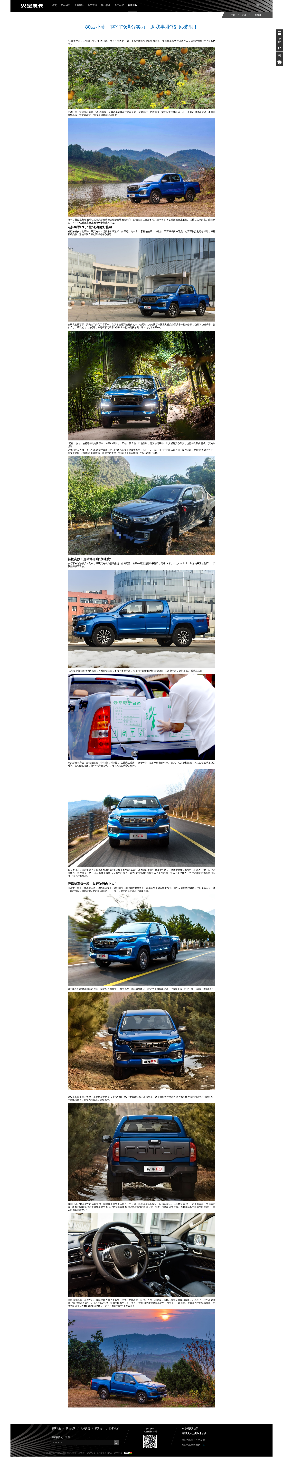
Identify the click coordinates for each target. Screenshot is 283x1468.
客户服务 (105, 5)
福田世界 (132, 5)
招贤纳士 (99, 1428)
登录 (244, 15)
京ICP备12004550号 (86, 1453)
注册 (233, 15)
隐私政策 (114, 1428)
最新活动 (79, 5)
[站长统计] (128, 1453)
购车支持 (92, 5)
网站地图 (70, 1428)
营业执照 (85, 1428)
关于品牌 (119, 5)
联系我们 (56, 1428)
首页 (54, 5)
